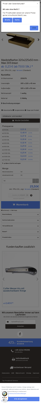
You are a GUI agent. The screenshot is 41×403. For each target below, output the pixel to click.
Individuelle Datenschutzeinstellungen (14, 394)
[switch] (5, 400)
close (34, 28)
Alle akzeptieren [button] (20, 399)
